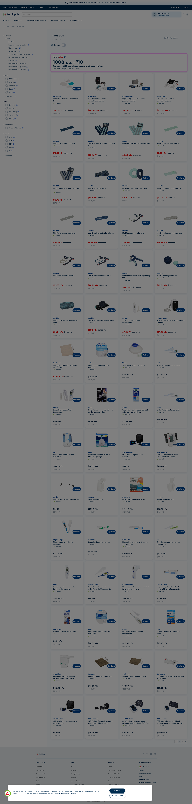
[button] (7, 793)
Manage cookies (117, 795)
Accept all (117, 791)
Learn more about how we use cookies (63, 793)
